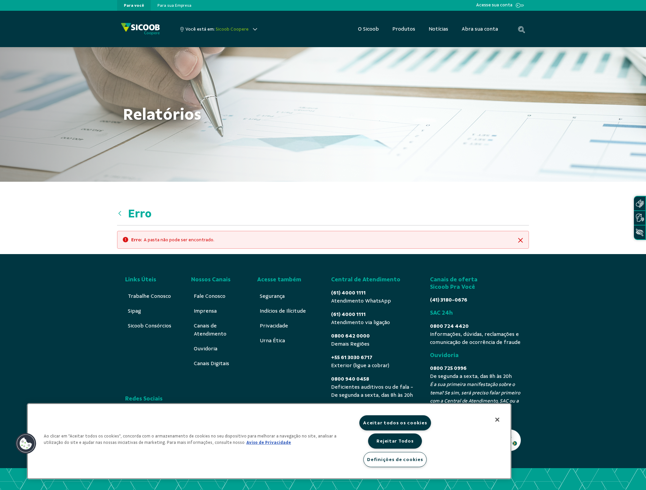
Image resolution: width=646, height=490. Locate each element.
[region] (269, 441)
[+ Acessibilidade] (639, 232)
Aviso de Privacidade (268, 442)
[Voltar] (121, 214)
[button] (26, 443)
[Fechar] (497, 419)
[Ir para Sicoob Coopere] (140, 29)
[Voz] (639, 218)
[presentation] (134, 5)
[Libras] (639, 203)
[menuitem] (134, 5)
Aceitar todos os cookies (395, 422)
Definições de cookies (395, 459)
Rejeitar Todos (395, 441)
